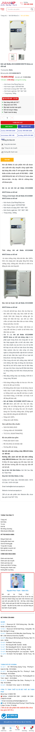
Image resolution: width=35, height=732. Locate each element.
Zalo (10, 730)
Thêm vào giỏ (17, 122)
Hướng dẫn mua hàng (7, 570)
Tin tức (3, 524)
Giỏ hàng (31, 730)
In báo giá (27, 126)
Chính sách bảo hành (7, 558)
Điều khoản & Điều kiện (7, 531)
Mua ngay (9, 126)
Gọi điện (17, 729)
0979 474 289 (28, 135)
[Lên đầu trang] (29, 722)
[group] (17, 35)
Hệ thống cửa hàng (6, 529)
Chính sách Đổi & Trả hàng (8, 565)
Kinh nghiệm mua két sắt (8, 548)
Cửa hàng (24, 730)
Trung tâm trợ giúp (6, 546)
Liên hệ (3, 526)
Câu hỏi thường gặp (6, 543)
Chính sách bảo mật (7, 563)
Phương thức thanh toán (8, 567)
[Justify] (32, 9)
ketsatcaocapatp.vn (15, 490)
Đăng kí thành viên (6, 539)
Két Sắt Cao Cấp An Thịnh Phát (23, 722)
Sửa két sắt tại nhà (6, 550)
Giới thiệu (3, 522)
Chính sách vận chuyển (7, 560)
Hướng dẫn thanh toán (7, 541)
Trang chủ (4, 519)
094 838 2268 (28, 4)
